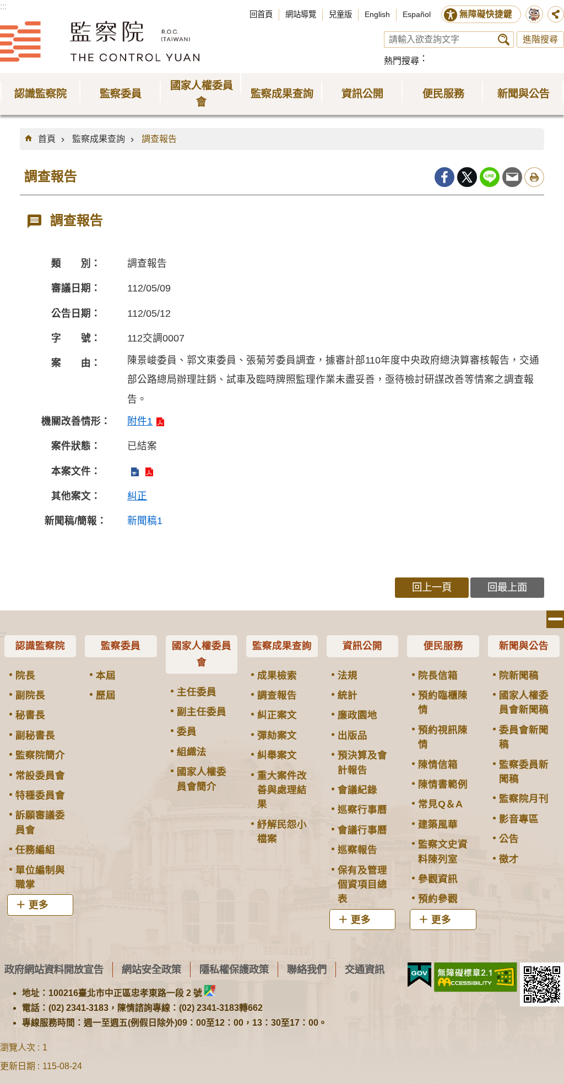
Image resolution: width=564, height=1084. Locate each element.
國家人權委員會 (201, 654)
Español (417, 14)
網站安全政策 (151, 969)
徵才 (509, 859)
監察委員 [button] (121, 94)
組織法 (192, 751)
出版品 (352, 735)
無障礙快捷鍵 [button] (485, 14)
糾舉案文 (277, 755)
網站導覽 (300, 14)
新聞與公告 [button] (523, 94)
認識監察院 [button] (40, 94)
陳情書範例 (443, 784)
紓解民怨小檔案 (282, 831)
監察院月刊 (524, 798)
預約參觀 (438, 898)
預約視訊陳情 (443, 737)
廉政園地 (357, 714)
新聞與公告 (524, 645)
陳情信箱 (438, 764)
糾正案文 (277, 714)
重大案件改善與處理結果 (282, 790)
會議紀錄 (357, 789)
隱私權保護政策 (234, 969)
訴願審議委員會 (40, 822)
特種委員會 (40, 795)
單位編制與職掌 (40, 877)
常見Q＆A (440, 804)
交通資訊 (364, 969)
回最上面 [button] (507, 587)
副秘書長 (35, 735)
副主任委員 (201, 711)
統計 (347, 695)
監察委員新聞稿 (524, 771)
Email (512, 177)
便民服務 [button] (443, 94)
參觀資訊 (438, 878)
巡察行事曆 (362, 809)
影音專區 (519, 818)
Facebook (444, 177)
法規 (347, 675)
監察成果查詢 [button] (282, 94)
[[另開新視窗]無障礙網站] (475, 977)
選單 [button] (555, 619)
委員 (187, 731)
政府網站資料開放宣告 (54, 969)
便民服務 (443, 645)
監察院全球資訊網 (99, 41)
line (490, 177)
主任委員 (196, 691)
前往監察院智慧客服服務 (534, 14)
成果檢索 (277, 675)
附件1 (140, 421)
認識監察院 (40, 645)
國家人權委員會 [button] (201, 94)
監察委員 (120, 645)
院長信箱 (438, 675)
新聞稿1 (144, 520)
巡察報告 (357, 849)
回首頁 (261, 14)
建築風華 (438, 824)
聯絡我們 (307, 969)
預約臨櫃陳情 (443, 702)
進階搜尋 (540, 39)
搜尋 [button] (504, 39)
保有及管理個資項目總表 (362, 885)
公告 (509, 838)
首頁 (47, 139)
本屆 (106, 675)
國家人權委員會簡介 (201, 778)
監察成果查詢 (98, 139)
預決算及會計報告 (362, 762)
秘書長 (30, 714)
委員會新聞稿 (524, 737)
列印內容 (534, 177)
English (377, 14)
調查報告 (159, 139)
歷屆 (106, 695)
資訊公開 (362, 645)
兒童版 (340, 14)
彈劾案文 (277, 735)
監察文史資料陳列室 (443, 851)
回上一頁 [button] (432, 587)
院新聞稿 (519, 675)
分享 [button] (555, 14)
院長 (25, 675)
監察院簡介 (40, 755)
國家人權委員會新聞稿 (524, 702)
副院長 (30, 695)
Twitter (467, 177)
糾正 (137, 496)
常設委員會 (40, 775)
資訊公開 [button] (362, 94)
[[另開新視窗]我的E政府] (419, 975)
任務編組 (35, 849)
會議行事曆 (362, 829)
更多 (38, 904)
